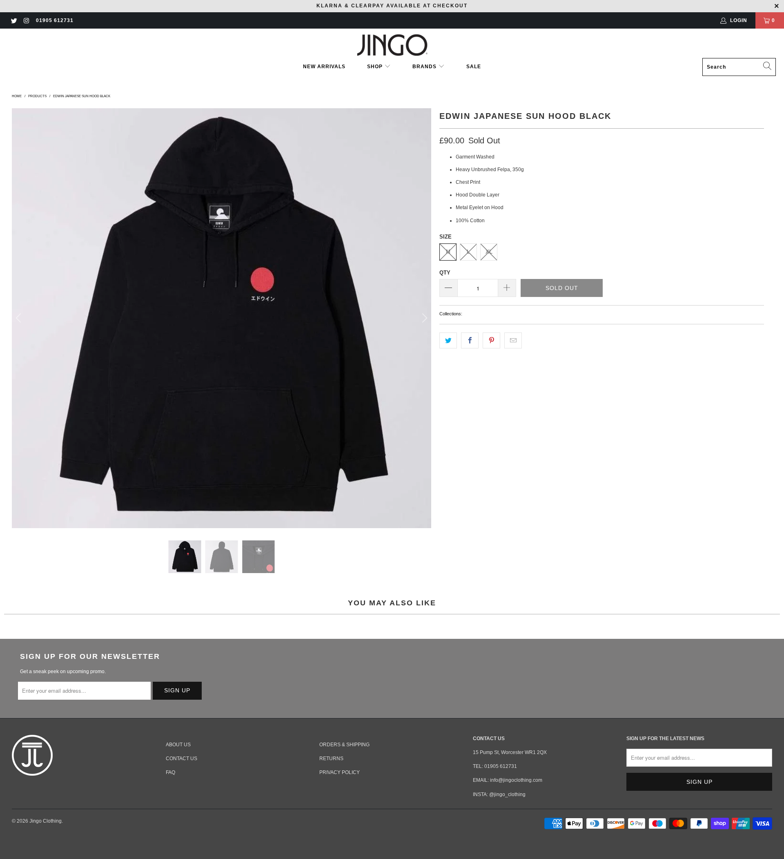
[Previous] (19, 318)
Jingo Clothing (45, 821)
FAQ (170, 772)
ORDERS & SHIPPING (344, 744)
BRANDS (424, 66)
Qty (444, 273)
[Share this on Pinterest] (491, 340)
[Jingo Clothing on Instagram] (25, 20)
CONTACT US (181, 758)
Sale (473, 66)
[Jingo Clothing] (392, 45)
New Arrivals (324, 66)
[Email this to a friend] (513, 340)
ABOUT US (178, 744)
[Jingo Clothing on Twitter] (13, 20)
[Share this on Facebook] (470, 340)
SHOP (375, 66)
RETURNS (331, 758)
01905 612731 (55, 20)
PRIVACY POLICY (339, 772)
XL (489, 252)
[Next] (423, 318)
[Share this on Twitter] (448, 340)
